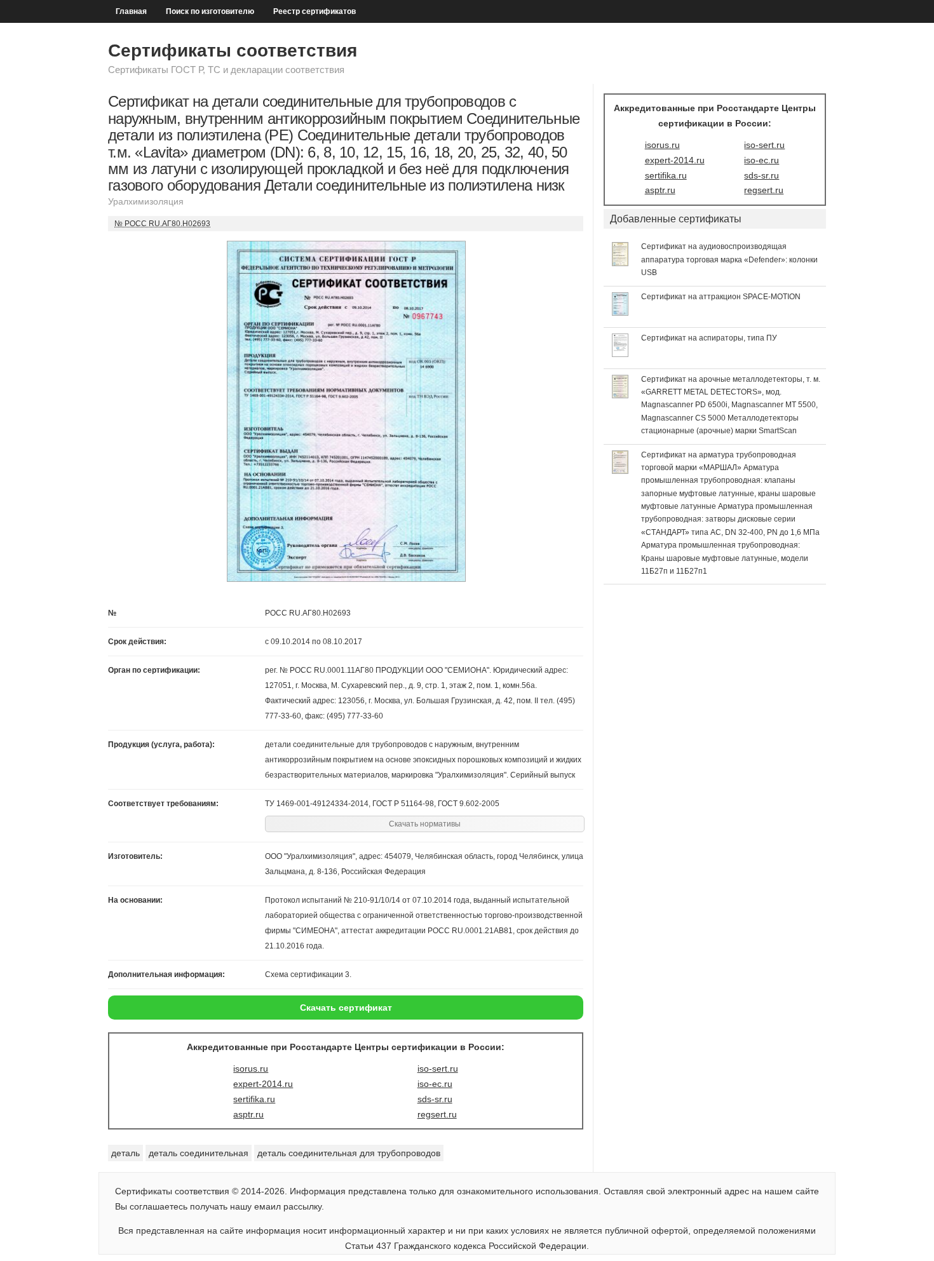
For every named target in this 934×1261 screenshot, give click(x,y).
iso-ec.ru (434, 1084)
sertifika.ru (254, 1099)
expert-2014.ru (263, 1084)
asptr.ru (248, 1114)
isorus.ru (250, 1068)
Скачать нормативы (425, 823)
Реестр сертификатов (314, 11)
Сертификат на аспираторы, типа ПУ (709, 338)
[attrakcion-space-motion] (620, 312)
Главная (131, 11)
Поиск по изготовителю (210, 11)
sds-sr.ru (434, 1099)
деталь (125, 1153)
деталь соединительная (198, 1153)
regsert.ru (437, 1114)
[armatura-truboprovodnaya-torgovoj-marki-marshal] (620, 471)
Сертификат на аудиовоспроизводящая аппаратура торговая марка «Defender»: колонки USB (729, 259)
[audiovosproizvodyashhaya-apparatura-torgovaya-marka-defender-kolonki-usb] (620, 263)
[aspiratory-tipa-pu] (620, 354)
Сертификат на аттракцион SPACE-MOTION (721, 296)
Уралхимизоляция (146, 201)
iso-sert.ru (437, 1068)
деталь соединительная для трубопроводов (348, 1153)
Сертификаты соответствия (232, 50)
